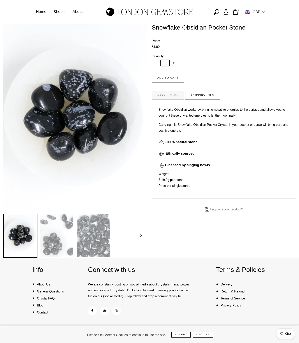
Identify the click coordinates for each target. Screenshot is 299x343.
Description (168, 94)
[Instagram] (116, 311)
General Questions (50, 291)
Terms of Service (233, 298)
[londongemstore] (149, 11)
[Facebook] (92, 311)
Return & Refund (232, 291)
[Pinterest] (104, 311)
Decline (203, 334)
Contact (42, 312)
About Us (43, 284)
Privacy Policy (231, 305)
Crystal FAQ (46, 298)
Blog (40, 305)
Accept (181, 334)
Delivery (226, 284)
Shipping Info (203, 94)
